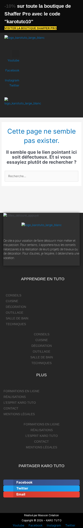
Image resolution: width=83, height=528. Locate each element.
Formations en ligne (21, 391)
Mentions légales (19, 414)
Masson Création (48, 515)
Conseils (13, 295)
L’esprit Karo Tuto (20, 402)
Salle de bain (17, 318)
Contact (11, 408)
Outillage (14, 312)
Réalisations (15, 397)
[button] (12, 46)
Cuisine (12, 301)
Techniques (16, 324)
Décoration (16, 307)
